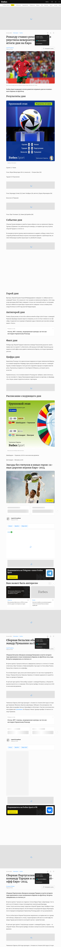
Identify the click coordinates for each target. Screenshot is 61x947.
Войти (47, 1)
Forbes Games (8, 5)
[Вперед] (57, 510)
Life (42, 5)
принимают (19, 709)
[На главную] (4, 2)
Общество (10, 600)
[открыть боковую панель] (52, 2)
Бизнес (33, 600)
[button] (59, 2)
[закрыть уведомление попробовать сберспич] (47, 37)
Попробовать (39, 43)
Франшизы (25, 5)
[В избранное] (28, 600)
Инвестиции (10, 835)
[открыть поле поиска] (55, 2)
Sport (51, 5)
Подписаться (12, 577)
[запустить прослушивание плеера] (47, 33)
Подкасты (32, 5)
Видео (38, 5)
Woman (46, 5)
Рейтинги (18, 5)
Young (55, 5)
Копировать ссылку (49, 48)
